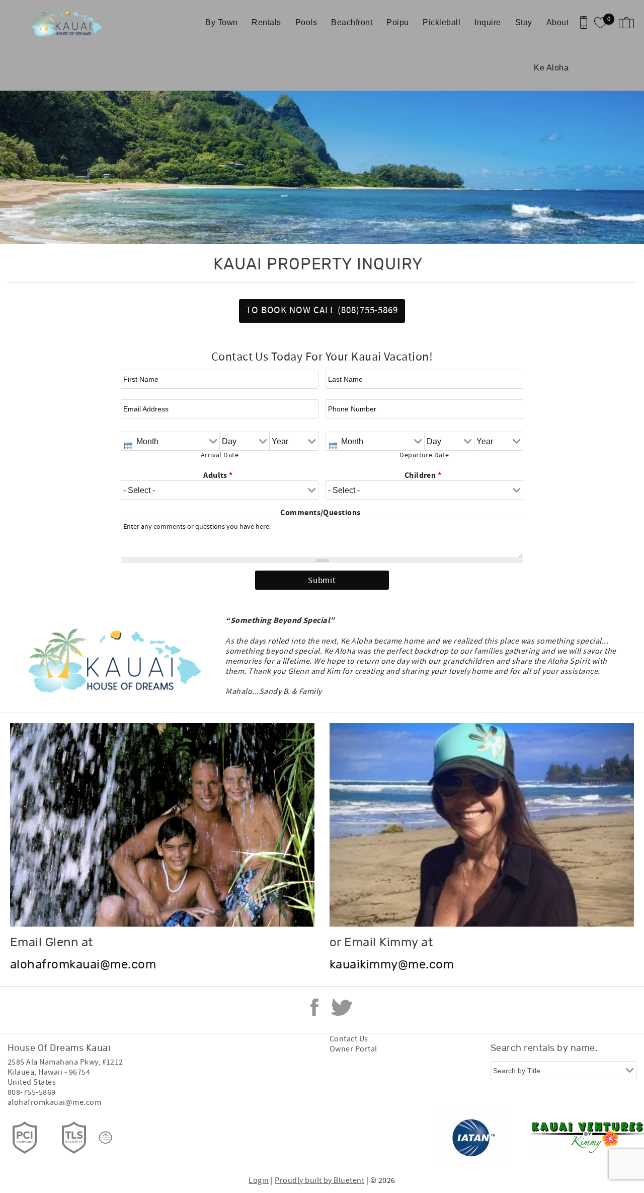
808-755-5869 (32, 1092)
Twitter (342, 1007)
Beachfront (351, 22)
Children (423, 475)
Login (259, 1180)
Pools (306, 22)
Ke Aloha (551, 67)
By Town (221, 22)
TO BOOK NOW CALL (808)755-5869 (322, 310)
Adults (218, 475)
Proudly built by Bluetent (319, 1180)
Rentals (266, 22)
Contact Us (349, 1039)
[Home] (69, 22)
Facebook (314, 1007)
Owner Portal (353, 1049)
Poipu (397, 22)
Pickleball (441, 22)
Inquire (487, 22)
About (557, 22)
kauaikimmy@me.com (392, 965)
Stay (523, 22)
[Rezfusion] (106, 1137)
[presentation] (128, 446)
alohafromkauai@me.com (83, 965)
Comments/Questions (320, 512)
